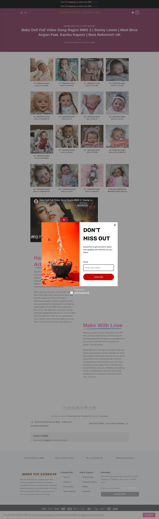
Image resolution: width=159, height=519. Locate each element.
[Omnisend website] (79, 291)
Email (85, 262)
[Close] (115, 225)
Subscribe (98, 277)
